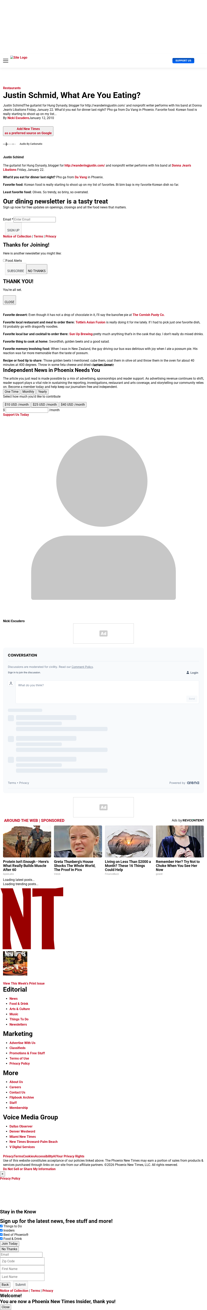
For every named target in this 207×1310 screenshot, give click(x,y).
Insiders (9, 1230)
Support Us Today (16, 415)
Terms (38, 236)
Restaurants (12, 88)
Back (5, 1285)
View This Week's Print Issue (24, 983)
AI (54, 1156)
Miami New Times (23, 1137)
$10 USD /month (17, 404)
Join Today (10, 1244)
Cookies (29, 1156)
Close (6, 1307)
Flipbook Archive (22, 1097)
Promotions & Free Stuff (27, 1053)
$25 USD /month (45, 404)
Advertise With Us (22, 1043)
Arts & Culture (20, 1009)
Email (8, 219)
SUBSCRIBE (15, 271)
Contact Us (17, 1092)
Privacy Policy (20, 1063)
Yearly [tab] (42, 392)
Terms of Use (19, 1058)
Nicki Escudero (18, 118)
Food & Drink (19, 1004)
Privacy (50, 236)
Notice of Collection (17, 236)
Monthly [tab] (28, 392)
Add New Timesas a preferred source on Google (28, 131)
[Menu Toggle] (5, 60)
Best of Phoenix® (16, 1235)
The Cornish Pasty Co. (149, 315)
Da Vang (81, 177)
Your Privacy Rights (70, 1156)
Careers (15, 1087)
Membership (19, 1108)
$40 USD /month (73, 404)
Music (14, 1014)
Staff (13, 1103)
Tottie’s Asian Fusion (91, 322)
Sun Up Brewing (81, 334)
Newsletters (18, 1024)
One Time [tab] (11, 392)
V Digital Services (22, 1147)
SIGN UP (13, 230)
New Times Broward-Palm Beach (34, 1142)
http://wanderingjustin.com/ (84, 165)
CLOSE (9, 302)
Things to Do (12, 1226)
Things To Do (19, 1019)
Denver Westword (22, 1131)
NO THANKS (37, 271)
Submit (20, 1285)
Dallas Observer (21, 1126)
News (14, 999)
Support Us (183, 60)
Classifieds (17, 1048)
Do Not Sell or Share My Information (29, 1169)
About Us (16, 1082)
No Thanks (9, 1249)
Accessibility (44, 1156)
